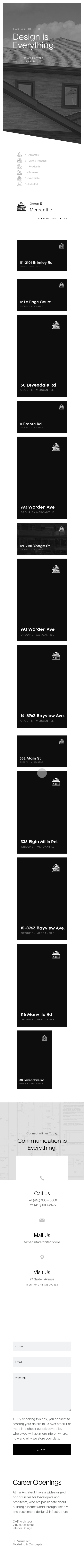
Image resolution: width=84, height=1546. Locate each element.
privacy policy (52, 1428)
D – (31, 172)
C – (32, 166)
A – (32, 154)
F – (31, 184)
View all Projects (52, 218)
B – (36, 160)
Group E (36, 203)
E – (32, 178)
